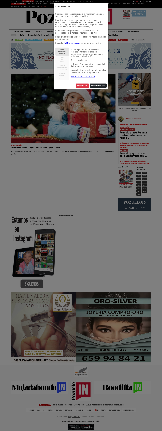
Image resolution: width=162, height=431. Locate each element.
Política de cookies (72, 43)
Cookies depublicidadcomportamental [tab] (62, 76)
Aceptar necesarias (98, 85)
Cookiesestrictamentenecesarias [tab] (62, 51)
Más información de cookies (83, 76)
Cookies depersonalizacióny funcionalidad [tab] (62, 68)
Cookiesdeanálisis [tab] (62, 59)
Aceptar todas (82, 85)
